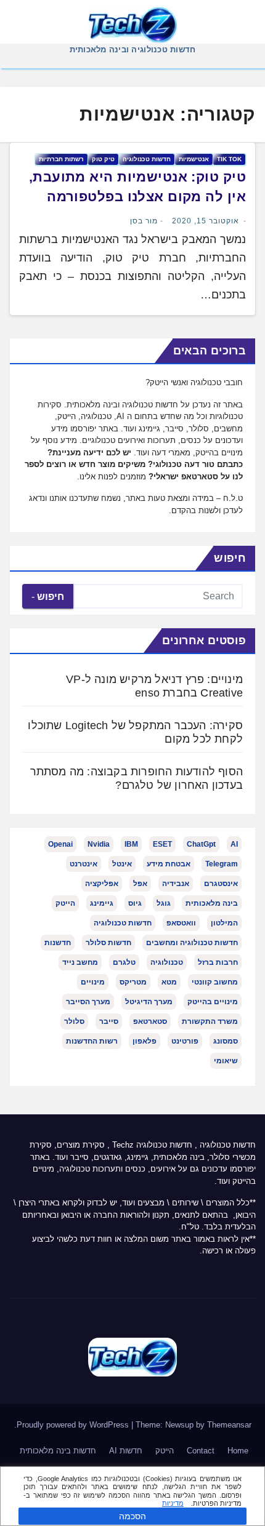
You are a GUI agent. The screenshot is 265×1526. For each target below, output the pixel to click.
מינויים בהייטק (212, 1001)
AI (234, 844)
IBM (131, 844)
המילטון (224, 923)
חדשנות (57, 942)
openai (60, 844)
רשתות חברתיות (61, 159)
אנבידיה (175, 883)
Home (237, 1450)
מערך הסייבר (88, 1001)
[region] (132, 1496)
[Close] (251, 1477)
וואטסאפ (181, 923)
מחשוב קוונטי (215, 982)
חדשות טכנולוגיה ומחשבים (192, 942)
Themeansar (229, 1424)
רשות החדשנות (92, 1041)
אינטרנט (83, 864)
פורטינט (184, 1041)
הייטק (65, 903)
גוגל (164, 903)
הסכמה (132, 1516)
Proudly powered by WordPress (74, 1424)
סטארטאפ (150, 1021)
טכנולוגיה (166, 962)
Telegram (221, 864)
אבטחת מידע (168, 864)
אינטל (122, 864)
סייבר (108, 1021)
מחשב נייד (80, 962)
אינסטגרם (221, 883)
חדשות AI (125, 1450)
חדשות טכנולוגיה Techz (152, 1144)
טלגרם (124, 962)
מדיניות (173, 1503)
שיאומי (226, 1061)
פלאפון (144, 1041)
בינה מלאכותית (212, 903)
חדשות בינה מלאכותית (58, 1450)
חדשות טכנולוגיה (147, 159)
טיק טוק (103, 159)
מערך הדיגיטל (149, 1001)
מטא (169, 982)
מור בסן (144, 221)
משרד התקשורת (210, 1021)
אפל (140, 883)
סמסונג (225, 1041)
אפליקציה (101, 883)
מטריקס (133, 982)
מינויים (93, 982)
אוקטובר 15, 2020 (205, 221)
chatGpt (201, 844)
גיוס (135, 903)
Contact (200, 1450)
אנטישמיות (194, 159)
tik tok (229, 159)
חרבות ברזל (218, 962)
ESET (162, 844)
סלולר (74, 1021)
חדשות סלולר (108, 942)
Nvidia (99, 844)
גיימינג (101, 903)
